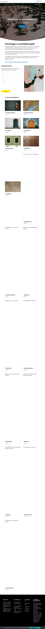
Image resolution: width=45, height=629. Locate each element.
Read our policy (38, 627)
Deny (33, 627)
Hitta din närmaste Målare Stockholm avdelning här (16, 62)
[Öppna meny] (43, 1)
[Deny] (43, 627)
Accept (31, 627)
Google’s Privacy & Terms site (25, 627)
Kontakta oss (38, 1)
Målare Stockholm (4, 1)
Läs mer (7, 114)
